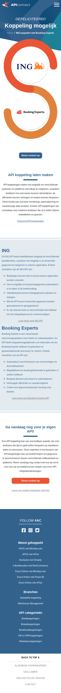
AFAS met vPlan (30, 554)
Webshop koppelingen (30, 641)
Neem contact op (30, 155)
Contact (30, 684)
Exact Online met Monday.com (30, 571)
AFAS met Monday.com (30, 548)
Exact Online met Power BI (30, 577)
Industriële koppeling (30, 598)
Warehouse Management (30, 603)
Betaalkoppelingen (30, 624)
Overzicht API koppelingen (30, 221)
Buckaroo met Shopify (30, 560)
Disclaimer (31, 672)
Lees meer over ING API (30, 321)
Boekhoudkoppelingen (30, 630)
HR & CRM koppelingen (30, 635)
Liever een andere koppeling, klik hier (30, 490)
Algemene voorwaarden (30, 665)
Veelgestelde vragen (30, 678)
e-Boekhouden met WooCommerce (30, 565)
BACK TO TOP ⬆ (30, 657)
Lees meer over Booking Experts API (30, 398)
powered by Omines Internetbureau (30, 524)
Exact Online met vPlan (30, 582)
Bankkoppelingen (30, 618)
